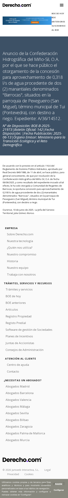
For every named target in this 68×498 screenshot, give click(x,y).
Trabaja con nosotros (21, 274)
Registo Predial (16, 323)
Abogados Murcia (17, 440)
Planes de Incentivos (19, 336)
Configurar (59, 490)
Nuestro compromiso (21, 254)
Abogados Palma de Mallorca (25, 433)
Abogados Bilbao (17, 420)
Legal (47, 469)
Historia (12, 261)
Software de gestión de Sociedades (29, 330)
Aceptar (58, 484)
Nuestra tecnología (20, 241)
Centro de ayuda (18, 365)
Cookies (28, 474)
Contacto (13, 371)
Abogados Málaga (18, 406)
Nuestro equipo (17, 268)
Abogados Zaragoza (19, 426)
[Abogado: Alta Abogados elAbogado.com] (27, 20)
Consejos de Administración (24, 350)
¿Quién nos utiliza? (19, 248)
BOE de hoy (58, 13)
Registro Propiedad (19, 316)
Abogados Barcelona (19, 393)
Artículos (12, 309)
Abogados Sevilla (17, 413)
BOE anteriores (16, 303)
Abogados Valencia (18, 400)
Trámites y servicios (19, 289)
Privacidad (13, 474)
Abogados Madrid (18, 386)
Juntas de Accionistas (20, 343)
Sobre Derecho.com (20, 234)
